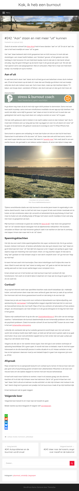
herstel (15, 437)
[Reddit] (39, 418)
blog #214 (30, 46)
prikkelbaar (29, 437)
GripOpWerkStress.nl (46, 317)
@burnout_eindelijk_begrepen (24, 475)
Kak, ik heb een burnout (39, 4)
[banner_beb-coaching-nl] (39, 102)
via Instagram (46, 406)
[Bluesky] (39, 425)
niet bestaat (21, 303)
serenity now (48, 139)
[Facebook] (39, 428)
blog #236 (45, 224)
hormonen (21, 437)
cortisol (9, 437)
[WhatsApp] (39, 415)
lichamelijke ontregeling (21, 325)
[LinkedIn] (39, 421)
